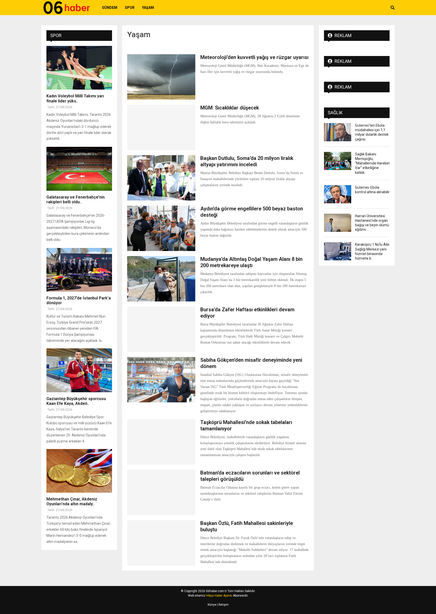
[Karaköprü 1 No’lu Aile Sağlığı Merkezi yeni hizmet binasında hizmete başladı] (337, 251)
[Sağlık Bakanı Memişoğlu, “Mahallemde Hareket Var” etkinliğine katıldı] (337, 161)
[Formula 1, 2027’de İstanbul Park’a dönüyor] (79, 270)
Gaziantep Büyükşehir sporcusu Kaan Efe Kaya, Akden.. (76, 401)
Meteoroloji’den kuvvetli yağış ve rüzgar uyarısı (254, 57)
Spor (129, 8)
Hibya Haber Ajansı (219, 595)
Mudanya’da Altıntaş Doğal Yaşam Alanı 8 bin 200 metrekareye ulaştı (251, 262)
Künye (212, 604)
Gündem (109, 8)
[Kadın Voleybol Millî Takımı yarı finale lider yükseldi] (79, 68)
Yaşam (148, 8)
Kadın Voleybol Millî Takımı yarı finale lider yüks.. (75, 98)
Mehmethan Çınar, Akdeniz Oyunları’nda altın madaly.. (71, 501)
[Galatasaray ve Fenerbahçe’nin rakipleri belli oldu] (79, 168)
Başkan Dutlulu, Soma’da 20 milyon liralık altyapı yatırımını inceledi (246, 161)
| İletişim (222, 604)
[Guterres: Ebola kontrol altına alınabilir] (337, 194)
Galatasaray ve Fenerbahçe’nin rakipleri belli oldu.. (75, 199)
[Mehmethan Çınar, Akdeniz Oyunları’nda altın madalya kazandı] (79, 471)
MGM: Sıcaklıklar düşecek (229, 108)
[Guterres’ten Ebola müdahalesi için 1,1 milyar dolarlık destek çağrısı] (337, 132)
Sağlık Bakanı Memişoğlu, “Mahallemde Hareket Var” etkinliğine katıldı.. (372, 163)
